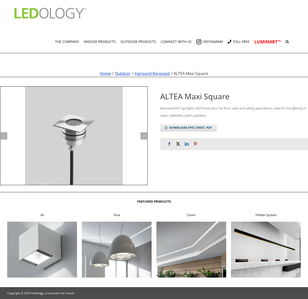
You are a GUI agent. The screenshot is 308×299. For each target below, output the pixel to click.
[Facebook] (169, 144)
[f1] (42, 223)
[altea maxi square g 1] (73, 136)
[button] (287, 40)
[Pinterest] (195, 144)
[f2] (117, 223)
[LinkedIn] (186, 144)
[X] (178, 144)
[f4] (266, 223)
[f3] (191, 223)
